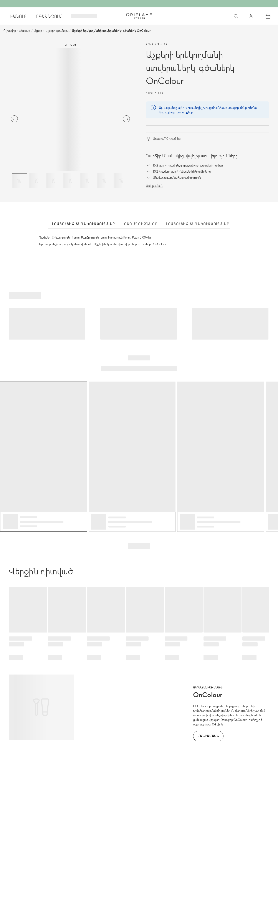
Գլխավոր (9, 31)
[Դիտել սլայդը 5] (87, 180)
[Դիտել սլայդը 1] (19, 180)
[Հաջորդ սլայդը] (126, 118)
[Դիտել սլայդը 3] (53, 180)
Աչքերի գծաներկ (56, 31)
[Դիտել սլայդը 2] (36, 180)
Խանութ (18, 16)
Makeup (24, 31)
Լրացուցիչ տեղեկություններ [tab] (83, 223)
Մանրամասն (154, 186)
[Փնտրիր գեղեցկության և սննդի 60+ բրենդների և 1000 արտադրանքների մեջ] (236, 16)
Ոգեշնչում (49, 16)
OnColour (157, 44)
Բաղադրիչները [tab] (140, 223)
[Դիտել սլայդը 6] (104, 180)
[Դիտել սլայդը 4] (70, 180)
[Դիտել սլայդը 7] (121, 180)
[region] (70, 109)
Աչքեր (38, 31)
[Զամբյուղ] (268, 16)
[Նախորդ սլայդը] (14, 118)
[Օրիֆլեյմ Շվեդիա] (139, 16)
